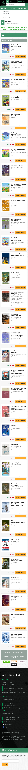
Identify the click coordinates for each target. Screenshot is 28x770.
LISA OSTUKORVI (20, 56)
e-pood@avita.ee (14, 656)
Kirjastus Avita (8, 724)
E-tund (6, 727)
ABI (22, 652)
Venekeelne (6, 13)
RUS (11, 1)
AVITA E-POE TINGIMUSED (12, 652)
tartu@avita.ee (12, 705)
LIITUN (5, 764)
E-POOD (13, 8)
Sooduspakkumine (8, 16)
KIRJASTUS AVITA (22, 1)
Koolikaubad (6, 18)
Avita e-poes (20, 733)
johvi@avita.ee (12, 719)
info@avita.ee (11, 690)
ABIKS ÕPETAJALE (22, 8)
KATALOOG (4, 8)
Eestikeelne (6, 11)
